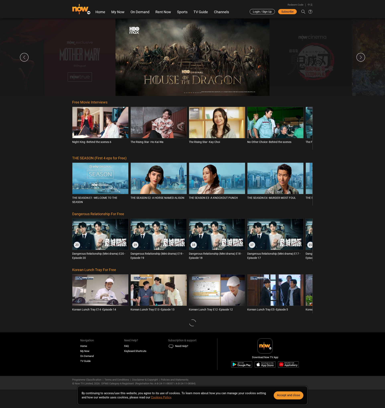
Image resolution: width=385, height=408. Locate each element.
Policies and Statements (174, 379)
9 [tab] (198, 92)
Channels (221, 12)
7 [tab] (195, 92)
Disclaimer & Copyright (145, 379)
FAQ (126, 346)
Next (361, 57)
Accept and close (288, 395)
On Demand (140, 12)
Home (100, 12)
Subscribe (287, 11)
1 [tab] (184, 92)
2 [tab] (186, 92)
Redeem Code (295, 4)
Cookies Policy (161, 397)
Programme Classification (86, 379)
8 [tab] (197, 92)
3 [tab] (187, 92)
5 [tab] (191, 92)
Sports (182, 12)
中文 (310, 4)
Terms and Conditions (116, 379)
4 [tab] (189, 92)
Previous (24, 57)
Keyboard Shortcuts (135, 351)
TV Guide (201, 12)
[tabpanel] (193, 57)
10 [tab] (200, 92)
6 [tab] (193, 92)
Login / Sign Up (262, 11)
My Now (118, 12)
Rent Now (163, 12)
